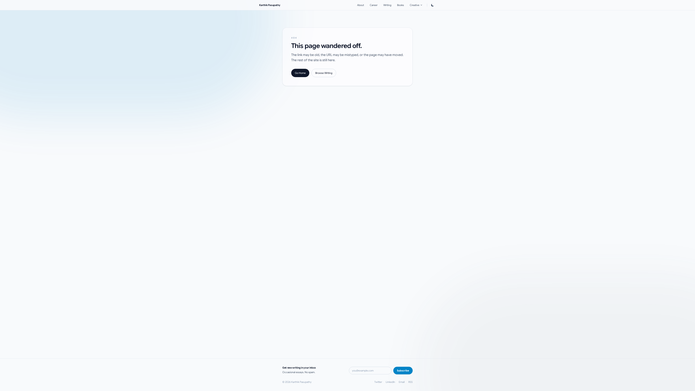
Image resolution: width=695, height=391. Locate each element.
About (360, 5)
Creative (414, 5)
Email (402, 382)
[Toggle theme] (432, 5)
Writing (387, 5)
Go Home (300, 73)
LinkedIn (390, 382)
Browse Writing (323, 73)
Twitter (378, 382)
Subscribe (403, 370)
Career (374, 5)
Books (400, 5)
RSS (410, 382)
